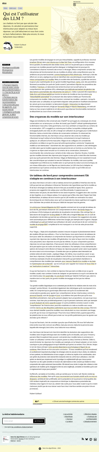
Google (51, 295)
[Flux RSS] (83, 439)
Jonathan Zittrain (36, 62)
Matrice (13, 441)
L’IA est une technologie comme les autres (68, 401)
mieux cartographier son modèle (42, 79)
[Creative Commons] (39, 448)
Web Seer (81, 215)
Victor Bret (90, 264)
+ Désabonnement (90, 421)
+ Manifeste (68, 416)
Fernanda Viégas (64, 106)
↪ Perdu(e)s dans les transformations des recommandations (9, 99)
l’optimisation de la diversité (42, 264)
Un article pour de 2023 (45, 207)
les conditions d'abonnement (22, 427)
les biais (93, 261)
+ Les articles (68, 414)
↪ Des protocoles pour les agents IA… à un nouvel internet (10, 107)
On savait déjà (48, 276)
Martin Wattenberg (79, 106)
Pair (91, 212)
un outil (42, 222)
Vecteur (21, 439)
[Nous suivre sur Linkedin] (95, 439)
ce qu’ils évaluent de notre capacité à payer (45, 303)
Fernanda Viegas (84, 210)
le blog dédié (54, 215)
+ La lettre (69, 421)
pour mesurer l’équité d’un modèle (74, 261)
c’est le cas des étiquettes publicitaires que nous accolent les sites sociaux (62, 308)
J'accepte (19, 427)
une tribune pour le (59, 62)
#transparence (7, 70)
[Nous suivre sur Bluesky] (86, 439)
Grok (58, 295)
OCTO (19, 441)
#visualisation (7, 72)
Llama (78, 82)
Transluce (40, 87)
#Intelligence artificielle (10, 67)
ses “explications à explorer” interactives (44, 266)
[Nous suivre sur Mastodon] (90, 439)
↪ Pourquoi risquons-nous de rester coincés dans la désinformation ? (11, 87)
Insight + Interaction (70, 104)
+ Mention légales (90, 414)
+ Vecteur (69, 419)
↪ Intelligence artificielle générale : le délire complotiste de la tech (11, 114)
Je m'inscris (39, 421)
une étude (60, 276)
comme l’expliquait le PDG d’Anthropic (68, 75)
